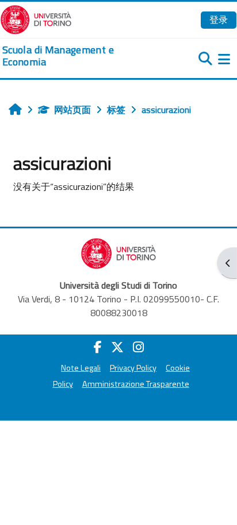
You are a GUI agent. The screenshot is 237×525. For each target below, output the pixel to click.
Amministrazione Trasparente (135, 384)
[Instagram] (138, 347)
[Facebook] (97, 347)
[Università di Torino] (36, 18)
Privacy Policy (133, 367)
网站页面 (72, 109)
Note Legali (81, 367)
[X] (117, 347)
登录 (218, 19)
